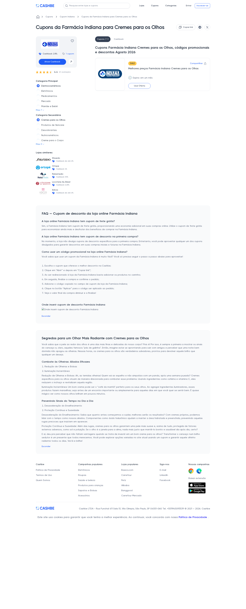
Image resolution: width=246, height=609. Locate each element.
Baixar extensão (197, 478)
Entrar (188, 6)
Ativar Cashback (52, 62)
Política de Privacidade (193, 517)
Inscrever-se (202, 6)
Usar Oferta (139, 86)
